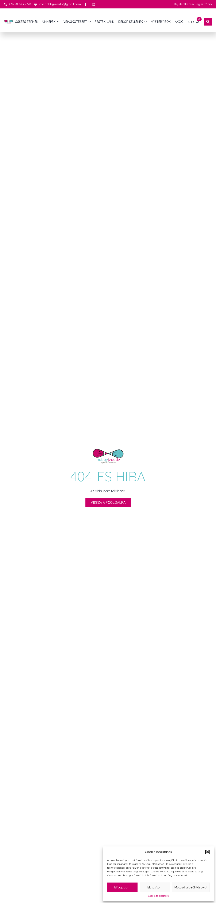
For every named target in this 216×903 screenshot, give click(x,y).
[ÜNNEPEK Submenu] (58, 21)
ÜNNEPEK (48, 22)
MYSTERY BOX (161, 22)
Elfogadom (122, 887)
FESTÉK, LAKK (104, 22)
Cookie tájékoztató (158, 895)
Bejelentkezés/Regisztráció (193, 4)
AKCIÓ (179, 22)
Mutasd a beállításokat (190, 887)
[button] (207, 852)
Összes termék (26, 22)
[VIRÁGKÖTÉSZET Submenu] (90, 21)
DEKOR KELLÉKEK (130, 22)
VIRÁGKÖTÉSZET (75, 22)
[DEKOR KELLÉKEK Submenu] (146, 21)
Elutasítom (154, 887)
